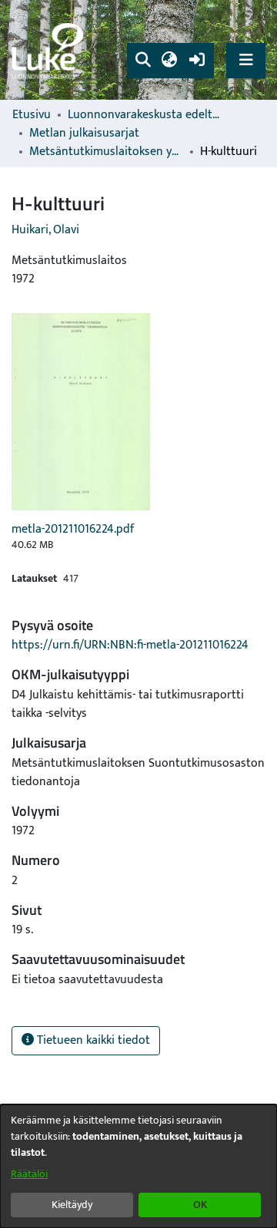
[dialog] (138, 1166)
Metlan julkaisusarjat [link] (84, 133)
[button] (142, 60)
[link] (50, 50)
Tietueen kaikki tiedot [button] (92, 1040)
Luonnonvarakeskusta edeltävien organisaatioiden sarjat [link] (145, 115)
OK (200, 1204)
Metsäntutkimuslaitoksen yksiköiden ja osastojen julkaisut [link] (106, 152)
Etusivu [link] (31, 115)
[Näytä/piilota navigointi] (245, 60)
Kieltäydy (72, 1204)
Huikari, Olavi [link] (45, 230)
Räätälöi (29, 1174)
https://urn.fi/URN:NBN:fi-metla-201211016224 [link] (130, 645)
